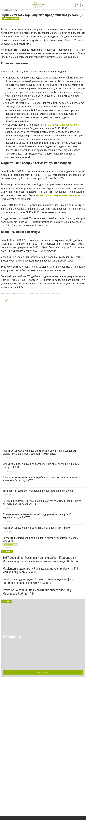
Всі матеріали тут (43, 672)
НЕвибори (12, 636)
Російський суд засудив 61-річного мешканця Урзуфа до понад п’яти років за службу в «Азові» (39, 581)
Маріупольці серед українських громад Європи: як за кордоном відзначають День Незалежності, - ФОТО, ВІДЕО (39, 452)
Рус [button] (78, 5)
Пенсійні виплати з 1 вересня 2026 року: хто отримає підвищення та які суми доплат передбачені (42, 502)
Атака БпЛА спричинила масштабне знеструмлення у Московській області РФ (37, 591)
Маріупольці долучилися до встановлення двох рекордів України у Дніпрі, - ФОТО (41, 465)
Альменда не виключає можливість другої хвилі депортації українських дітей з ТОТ (37, 516)
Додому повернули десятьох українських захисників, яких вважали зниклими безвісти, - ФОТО (41, 479)
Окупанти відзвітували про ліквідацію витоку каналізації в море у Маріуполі (40, 539)
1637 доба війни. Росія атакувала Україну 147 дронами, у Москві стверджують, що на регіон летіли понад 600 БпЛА (40, 559)
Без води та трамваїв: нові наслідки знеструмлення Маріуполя (38, 490)
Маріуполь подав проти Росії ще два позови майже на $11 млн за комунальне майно (40, 570)
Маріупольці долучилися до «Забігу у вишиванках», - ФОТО (36, 527)
